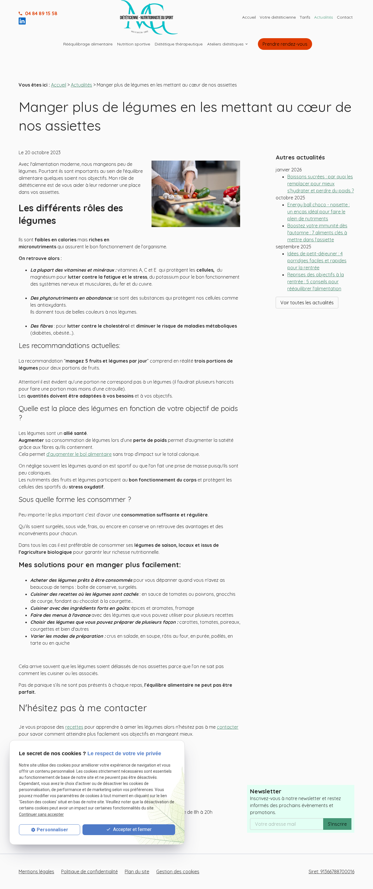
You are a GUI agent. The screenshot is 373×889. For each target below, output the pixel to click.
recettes (74, 727)
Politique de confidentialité (89, 871)
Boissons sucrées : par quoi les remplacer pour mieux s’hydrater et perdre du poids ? (320, 184)
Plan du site (137, 871)
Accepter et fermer (132, 829)
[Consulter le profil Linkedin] (24, 20)
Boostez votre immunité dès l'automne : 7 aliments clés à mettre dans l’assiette (317, 233)
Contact (345, 17)
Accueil (249, 17)
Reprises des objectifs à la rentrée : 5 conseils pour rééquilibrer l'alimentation (315, 281)
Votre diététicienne (278, 17)
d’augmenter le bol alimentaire (79, 454)
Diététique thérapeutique (179, 44)
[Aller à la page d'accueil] (149, 17)
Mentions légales (36, 871)
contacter (227, 727)
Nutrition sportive (133, 44)
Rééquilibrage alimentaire (87, 44)
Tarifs (305, 17)
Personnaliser (52, 829)
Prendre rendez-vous (285, 44)
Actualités (323, 17)
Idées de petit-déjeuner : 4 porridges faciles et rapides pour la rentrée (316, 260)
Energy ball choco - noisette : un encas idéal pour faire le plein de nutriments (318, 212)
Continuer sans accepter (41, 814)
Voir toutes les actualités (307, 302)
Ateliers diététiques (225, 44)
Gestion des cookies (177, 871)
